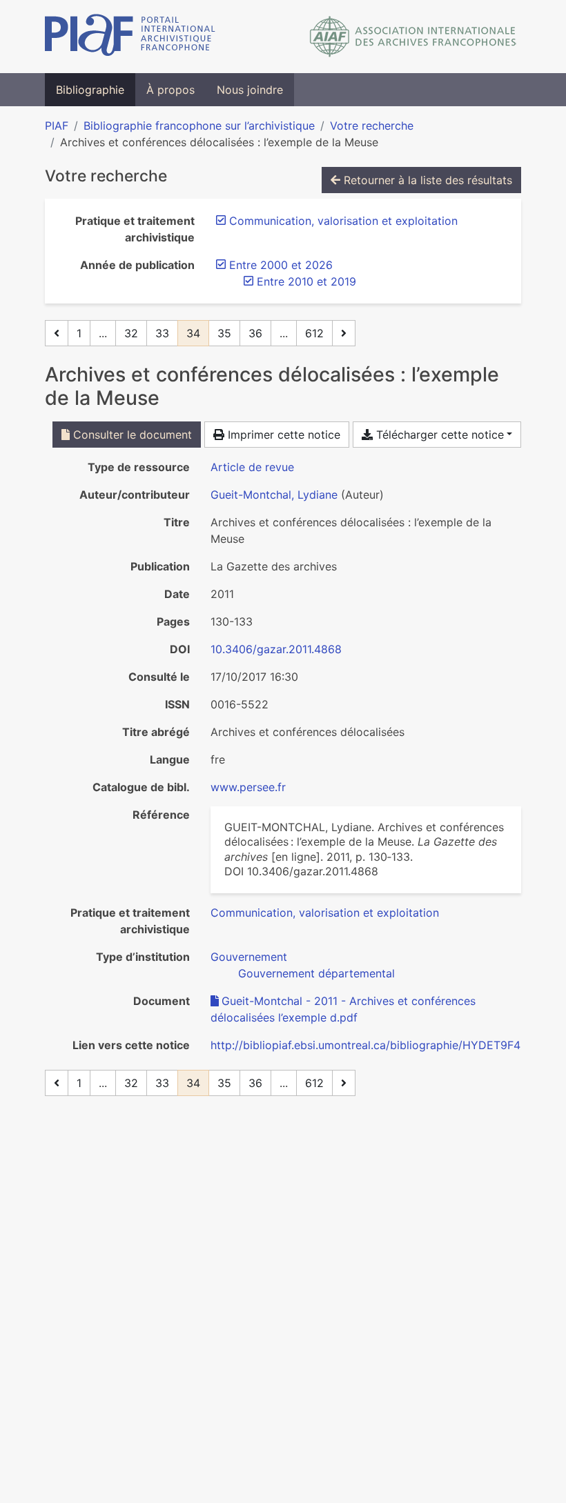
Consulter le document (131, 434)
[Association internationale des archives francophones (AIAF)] (413, 36)
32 (131, 333)
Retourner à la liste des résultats (426, 180)
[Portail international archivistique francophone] (130, 36)
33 (162, 333)
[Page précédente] (56, 333)
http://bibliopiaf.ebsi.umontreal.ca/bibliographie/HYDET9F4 (365, 1045)
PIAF (56, 125)
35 (224, 333)
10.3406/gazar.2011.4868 (276, 649)
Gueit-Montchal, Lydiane (274, 494)
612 (314, 333)
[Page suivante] (343, 333)
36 (255, 333)
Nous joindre (250, 90)
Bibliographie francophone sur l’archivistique (199, 125)
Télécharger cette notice (438, 434)
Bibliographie (90, 90)
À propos (170, 90)
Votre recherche (371, 125)
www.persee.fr (248, 787)
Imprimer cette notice (282, 434)
